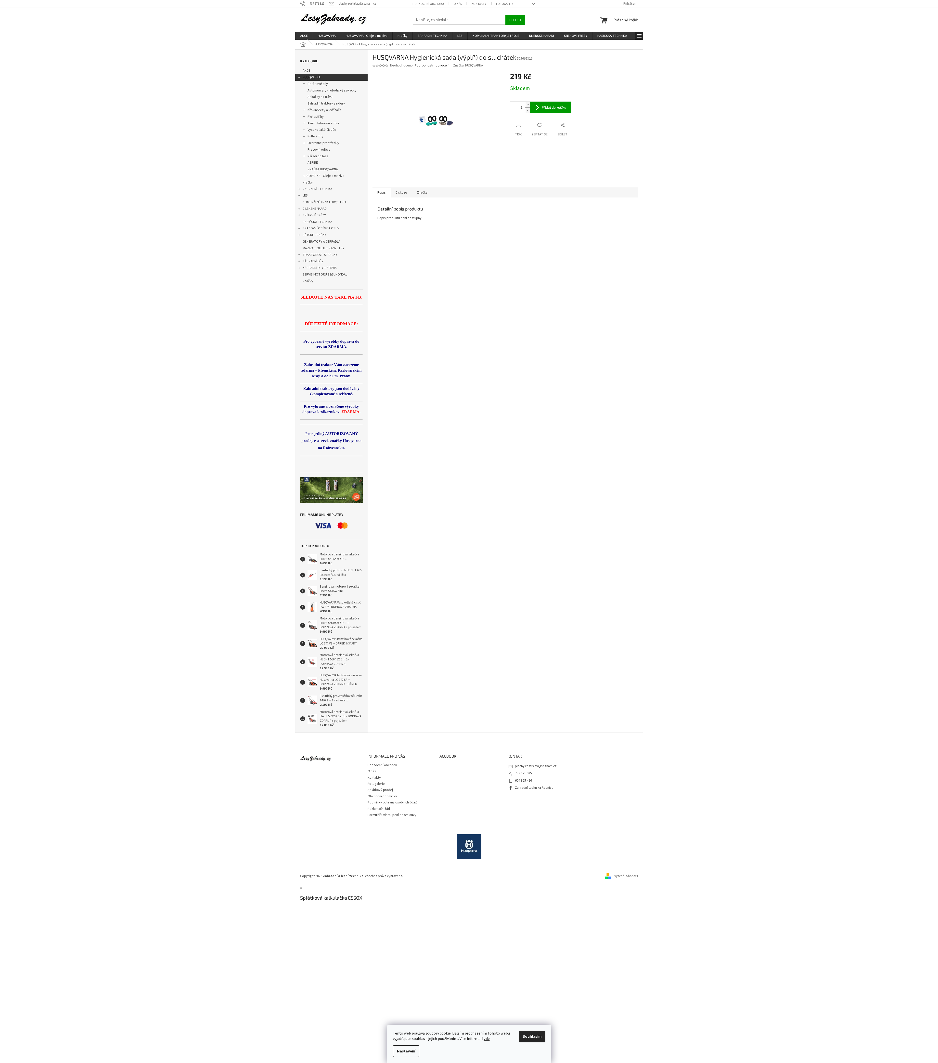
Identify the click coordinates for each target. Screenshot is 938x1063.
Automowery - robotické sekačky (332, 90)
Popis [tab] (381, 192)
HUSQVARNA (312, 77)
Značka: (468, 65)
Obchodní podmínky (382, 796)
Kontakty (479, 4)
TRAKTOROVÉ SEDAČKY (320, 254)
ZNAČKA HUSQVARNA (323, 169)
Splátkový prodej (380, 789)
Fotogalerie (505, 4)
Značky (308, 281)
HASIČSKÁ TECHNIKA (317, 222)
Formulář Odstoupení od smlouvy (392, 815)
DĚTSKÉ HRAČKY (314, 235)
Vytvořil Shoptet (626, 876)
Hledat (515, 20)
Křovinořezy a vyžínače (325, 110)
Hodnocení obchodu (428, 4)
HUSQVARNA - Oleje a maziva (323, 175)
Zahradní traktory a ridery (326, 103)
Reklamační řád (379, 808)
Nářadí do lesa (318, 156)
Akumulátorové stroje (323, 123)
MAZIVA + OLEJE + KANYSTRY (323, 248)
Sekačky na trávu (320, 96)
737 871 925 (523, 773)
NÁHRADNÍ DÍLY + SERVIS (320, 267)
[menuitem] (304, 36)
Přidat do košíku (554, 107)
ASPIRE (313, 162)
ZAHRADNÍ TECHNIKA (317, 189)
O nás (458, 4)
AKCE (306, 70)
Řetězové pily (318, 83)
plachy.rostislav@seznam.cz (536, 766)
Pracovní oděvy (319, 149)
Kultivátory (315, 136)
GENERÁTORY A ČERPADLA (321, 241)
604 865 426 (523, 780)
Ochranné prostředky (323, 143)
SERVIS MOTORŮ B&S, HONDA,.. (325, 274)
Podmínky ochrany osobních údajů (392, 802)
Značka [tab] (422, 192)
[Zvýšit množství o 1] (527, 104)
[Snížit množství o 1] (527, 110)
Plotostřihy (316, 116)
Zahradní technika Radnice (534, 787)
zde (487, 1038)
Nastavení (406, 1051)
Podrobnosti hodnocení (432, 65)
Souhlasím (532, 1036)
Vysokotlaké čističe (322, 129)
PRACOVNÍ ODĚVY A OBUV (321, 228)
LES (305, 195)
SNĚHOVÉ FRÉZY (314, 215)
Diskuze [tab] (401, 192)
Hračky (308, 182)
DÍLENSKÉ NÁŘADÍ (315, 208)
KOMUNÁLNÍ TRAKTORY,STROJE (326, 202)
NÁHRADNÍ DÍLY (313, 261)
